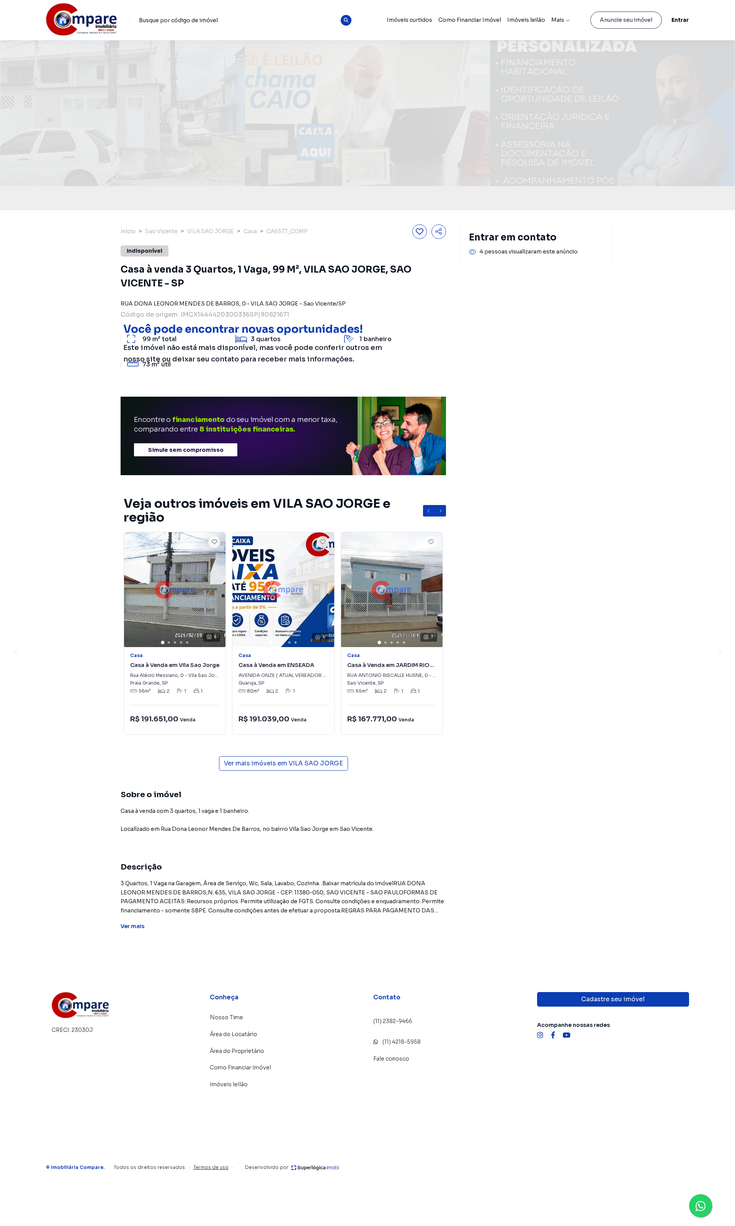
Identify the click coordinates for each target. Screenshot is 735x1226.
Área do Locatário (233, 1034)
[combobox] (241, 20)
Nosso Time (226, 1017)
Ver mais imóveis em (283, 763)
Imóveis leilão (526, 19)
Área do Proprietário (237, 1051)
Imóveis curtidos (409, 19)
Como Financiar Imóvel (469, 19)
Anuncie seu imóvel (626, 19)
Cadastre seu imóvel (613, 999)
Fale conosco (391, 1058)
